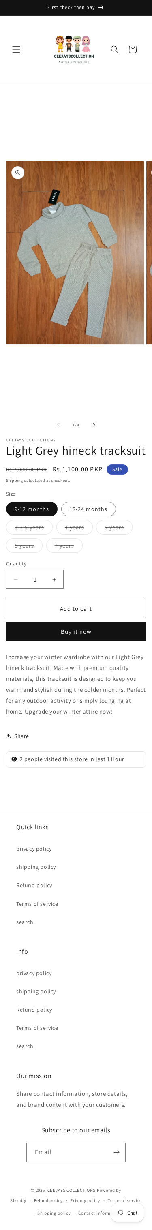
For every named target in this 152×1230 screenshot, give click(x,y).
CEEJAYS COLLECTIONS (71, 1190)
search (25, 922)
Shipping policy (54, 1213)
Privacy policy (85, 1200)
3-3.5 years (34, 529)
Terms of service (37, 903)
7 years (69, 547)
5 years (119, 529)
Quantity (16, 563)
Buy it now (76, 631)
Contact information (100, 1213)
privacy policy (33, 848)
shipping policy (36, 867)
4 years (79, 529)
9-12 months (32, 509)
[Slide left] (58, 425)
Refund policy (34, 885)
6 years (29, 547)
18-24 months (88, 509)
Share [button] (21, 736)
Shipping (14, 480)
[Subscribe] (116, 1152)
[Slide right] (94, 425)
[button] (16, 49)
